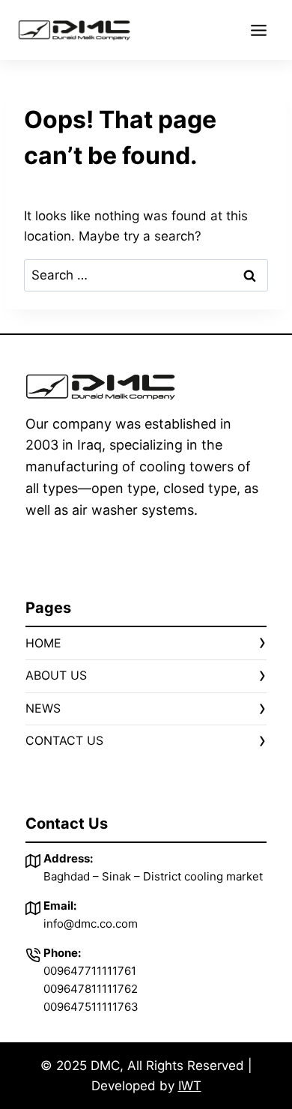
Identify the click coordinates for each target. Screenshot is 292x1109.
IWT (189, 1085)
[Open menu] (258, 29)
